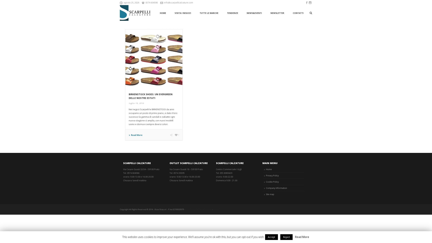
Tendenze (232, 13)
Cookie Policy (272, 181)
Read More (136, 135)
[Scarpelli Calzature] (135, 13)
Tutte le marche (209, 13)
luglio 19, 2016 (136, 103)
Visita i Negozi (183, 13)
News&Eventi (254, 13)
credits (216, 209)
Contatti (298, 13)
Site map (270, 194)
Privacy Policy (272, 175)
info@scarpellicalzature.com (178, 2)
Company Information (276, 188)
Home (163, 13)
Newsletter (277, 13)
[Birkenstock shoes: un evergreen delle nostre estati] (153, 58)
